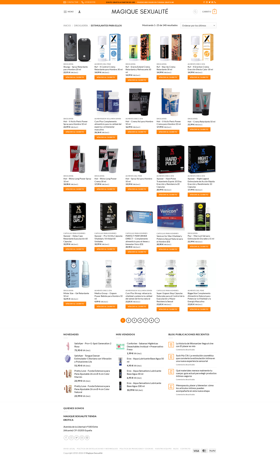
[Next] (157, 320)
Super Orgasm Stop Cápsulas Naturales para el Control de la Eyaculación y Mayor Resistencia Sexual (170, 297)
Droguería (81, 25)
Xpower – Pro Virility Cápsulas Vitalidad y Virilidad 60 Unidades (108, 238)
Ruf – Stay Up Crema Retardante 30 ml (166, 68)
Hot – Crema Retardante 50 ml (201, 121)
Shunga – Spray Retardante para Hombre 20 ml (75, 68)
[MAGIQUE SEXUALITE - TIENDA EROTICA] (140, 11)
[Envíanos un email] (212, 2)
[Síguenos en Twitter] (209, 2)
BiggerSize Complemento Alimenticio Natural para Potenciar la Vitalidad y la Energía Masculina (199, 297)
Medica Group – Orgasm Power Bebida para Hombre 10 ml (108, 296)
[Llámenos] (215, 2)
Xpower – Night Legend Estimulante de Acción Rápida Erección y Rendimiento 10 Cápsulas (201, 182)
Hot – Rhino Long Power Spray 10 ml (77, 180)
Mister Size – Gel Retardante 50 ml (76, 294)
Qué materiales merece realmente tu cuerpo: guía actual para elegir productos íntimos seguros (196, 373)
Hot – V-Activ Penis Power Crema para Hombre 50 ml (169, 122)
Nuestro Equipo (163, 449)
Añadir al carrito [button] (75, 77)
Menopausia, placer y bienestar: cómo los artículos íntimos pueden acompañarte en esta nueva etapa (195, 388)
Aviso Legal (69, 449)
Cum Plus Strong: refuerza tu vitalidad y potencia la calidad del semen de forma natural (139, 296)
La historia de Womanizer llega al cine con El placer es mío (194, 344)
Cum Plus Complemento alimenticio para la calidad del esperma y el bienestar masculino (107, 125)
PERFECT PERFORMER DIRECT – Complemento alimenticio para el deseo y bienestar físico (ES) (137, 240)
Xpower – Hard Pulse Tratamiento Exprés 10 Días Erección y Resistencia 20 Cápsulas (169, 182)
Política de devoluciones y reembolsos (97, 449)
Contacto (185, 449)
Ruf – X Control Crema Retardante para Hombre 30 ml (108, 68)
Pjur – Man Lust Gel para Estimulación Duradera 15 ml (201, 237)
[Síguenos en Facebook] (204, 2)
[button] (68, 11)
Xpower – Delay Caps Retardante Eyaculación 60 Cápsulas (75, 238)
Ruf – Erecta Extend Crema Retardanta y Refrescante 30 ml (138, 69)
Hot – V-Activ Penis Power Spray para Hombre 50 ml (75, 122)
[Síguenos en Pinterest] (87, 437)
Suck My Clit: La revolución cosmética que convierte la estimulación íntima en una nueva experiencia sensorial (195, 358)
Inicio (67, 25)
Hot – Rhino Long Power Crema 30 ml (105, 180)
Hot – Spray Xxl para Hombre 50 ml (139, 180)
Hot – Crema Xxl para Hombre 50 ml (139, 122)
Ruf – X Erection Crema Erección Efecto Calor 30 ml (200, 68)
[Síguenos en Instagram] (207, 2)
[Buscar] (195, 11)
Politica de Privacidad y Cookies (136, 449)
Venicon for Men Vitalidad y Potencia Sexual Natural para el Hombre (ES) (170, 239)
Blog (175, 449)
